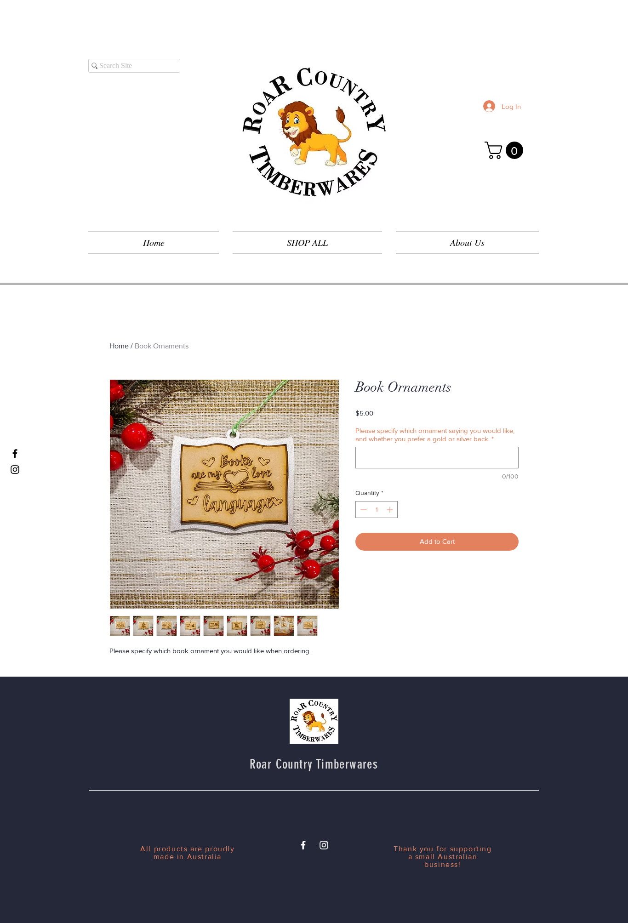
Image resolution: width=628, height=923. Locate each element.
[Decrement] (362, 509)
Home (119, 346)
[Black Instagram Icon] (15, 469)
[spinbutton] (376, 509)
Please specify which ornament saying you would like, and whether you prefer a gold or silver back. (434, 435)
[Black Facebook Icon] (15, 453)
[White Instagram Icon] (324, 845)
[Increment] (390, 509)
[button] (506, 150)
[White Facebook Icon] (303, 845)
